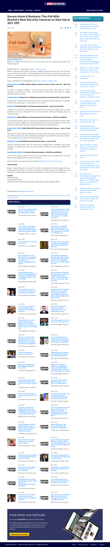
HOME (10, 10)
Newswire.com (40, 69)
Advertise (93, 544)
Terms (74, 544)
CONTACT (37, 10)
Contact (102, 544)
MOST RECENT (19, 10)
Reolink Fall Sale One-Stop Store (51, 161)
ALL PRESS (29, 10)
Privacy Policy (83, 544)
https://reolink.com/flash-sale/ (47, 81)
